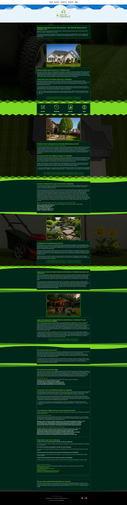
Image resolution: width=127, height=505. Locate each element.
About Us (71, 2)
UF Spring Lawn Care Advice (43, 467)
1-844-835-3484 (77, 35)
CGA (55, 496)
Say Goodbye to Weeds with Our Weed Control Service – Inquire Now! (63, 98)
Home (51, 2)
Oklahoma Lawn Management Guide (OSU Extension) (48, 470)
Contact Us (63, 2)
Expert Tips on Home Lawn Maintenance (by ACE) (47, 471)
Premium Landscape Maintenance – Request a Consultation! (63, 339)
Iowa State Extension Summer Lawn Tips (45, 468)
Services (56, 2)
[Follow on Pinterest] (86, 498)
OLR (52, 496)
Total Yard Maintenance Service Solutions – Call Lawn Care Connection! (63, 261)
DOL (58, 496)
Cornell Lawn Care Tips (42, 469)
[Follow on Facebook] (82, 498)
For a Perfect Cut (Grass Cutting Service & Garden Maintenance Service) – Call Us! (63, 173)
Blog (76, 2)
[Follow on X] (84, 498)
